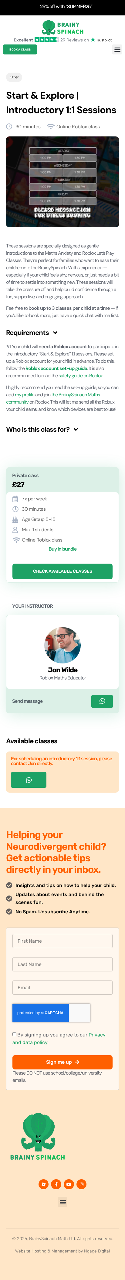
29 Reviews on (74, 40)
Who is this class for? (37, 429)
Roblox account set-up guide (56, 368)
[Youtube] (69, 1184)
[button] (117, 49)
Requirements (27, 332)
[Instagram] (81, 1184)
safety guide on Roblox (81, 375)
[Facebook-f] (56, 1184)
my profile (24, 394)
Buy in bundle (62, 549)
